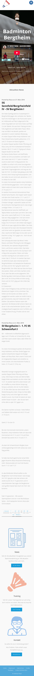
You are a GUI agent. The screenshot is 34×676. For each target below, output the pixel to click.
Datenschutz (20, 668)
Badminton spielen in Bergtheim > (12, 71)
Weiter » (18, 515)
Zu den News (16, 565)
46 (27, 511)
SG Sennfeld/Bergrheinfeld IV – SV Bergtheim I (16, 106)
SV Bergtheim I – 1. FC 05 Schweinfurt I (16, 327)
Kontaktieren (16, 654)
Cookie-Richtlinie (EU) (21, 670)
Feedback (10, 670)
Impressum (12, 668)
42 (15, 511)
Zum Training (16, 609)
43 (18, 511)
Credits (28, 668)
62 (13, 515)
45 (24, 511)
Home (5, 668)
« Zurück (6, 511)
